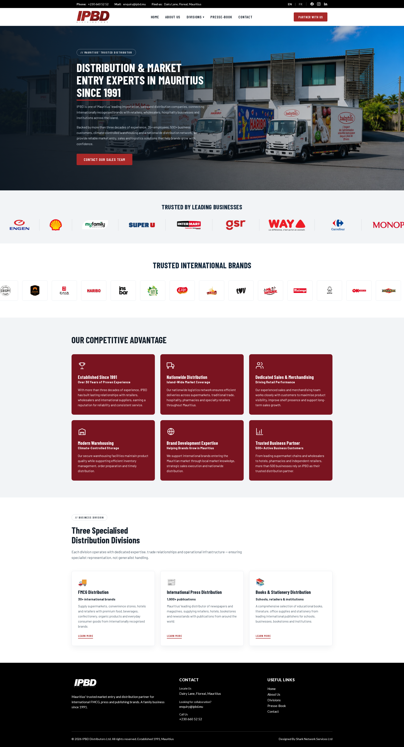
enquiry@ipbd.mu (130, 4)
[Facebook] (312, 4)
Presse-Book (221, 17)
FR (300, 4)
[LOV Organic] (170, 290)
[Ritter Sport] (347, 290)
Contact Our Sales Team (104, 159)
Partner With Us (310, 17)
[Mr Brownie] (200, 290)
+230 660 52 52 (93, 4)
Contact (245, 17)
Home (155, 17)
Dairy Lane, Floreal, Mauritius (176, 4)
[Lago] (112, 290)
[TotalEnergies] (32, 225)
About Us (172, 17)
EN (290, 4)
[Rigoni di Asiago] (377, 290)
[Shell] (109, 225)
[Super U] (195, 225)
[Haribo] (23, 290)
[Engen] (72, 225)
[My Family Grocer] (148, 225)
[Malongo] (229, 290)
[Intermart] (242, 225)
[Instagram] (319, 4)
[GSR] (289, 225)
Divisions (195, 17)
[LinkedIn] (325, 4)
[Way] (340, 225)
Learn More (85, 635)
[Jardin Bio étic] (82, 290)
